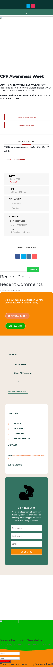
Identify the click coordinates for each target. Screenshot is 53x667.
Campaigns (19, 433)
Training (15, 208)
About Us (18, 423)
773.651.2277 (22, 225)
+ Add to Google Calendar (27, 117)
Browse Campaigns (17, 316)
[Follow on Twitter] (28, 6)
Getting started (22, 438)
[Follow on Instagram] (33, 6)
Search (33, 270)
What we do (19, 428)
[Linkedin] (28, 256)
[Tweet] (23, 256)
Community (17, 203)
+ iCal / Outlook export (27, 125)
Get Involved (15, 326)
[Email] (34, 256)
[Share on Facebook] (17, 256)
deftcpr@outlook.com (20, 232)
